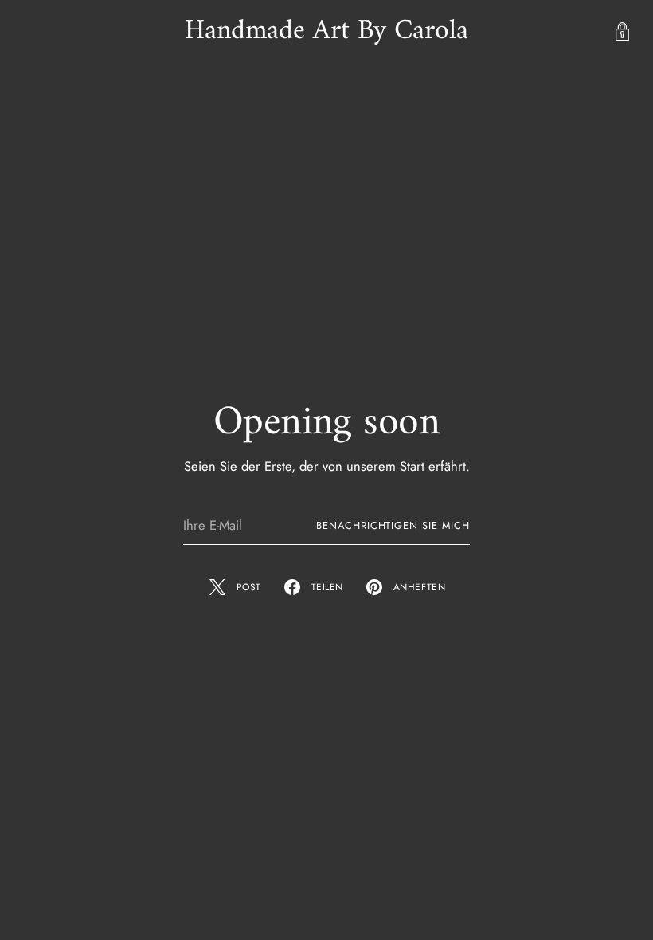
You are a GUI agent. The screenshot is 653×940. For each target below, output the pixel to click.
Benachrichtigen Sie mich (393, 525)
